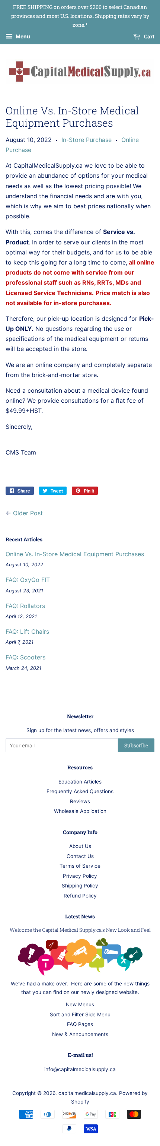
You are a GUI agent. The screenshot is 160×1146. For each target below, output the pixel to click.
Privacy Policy (80, 876)
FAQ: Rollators (25, 606)
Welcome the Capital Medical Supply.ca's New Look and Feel (80, 930)
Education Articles (80, 782)
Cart (148, 36)
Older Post (28, 513)
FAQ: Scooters (25, 657)
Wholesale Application (80, 811)
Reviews (80, 801)
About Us (80, 846)
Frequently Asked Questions (80, 791)
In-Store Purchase (86, 139)
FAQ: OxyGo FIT (28, 579)
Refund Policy (80, 896)
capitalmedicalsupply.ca (87, 1093)
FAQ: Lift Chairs (27, 631)
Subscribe (136, 745)
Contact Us (80, 856)
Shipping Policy (80, 886)
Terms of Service (80, 866)
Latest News (80, 916)
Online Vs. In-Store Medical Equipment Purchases (75, 554)
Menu (22, 37)
